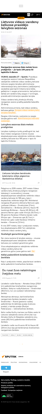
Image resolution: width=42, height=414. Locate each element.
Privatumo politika (7, 383)
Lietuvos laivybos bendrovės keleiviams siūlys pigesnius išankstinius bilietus (16, 176)
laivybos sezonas (27, 335)
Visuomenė (5, 335)
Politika (14, 362)
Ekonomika (23, 362)
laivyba (19, 335)
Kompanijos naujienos (15, 390)
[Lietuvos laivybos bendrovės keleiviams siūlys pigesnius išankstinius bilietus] (21, 157)
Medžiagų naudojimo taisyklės (20, 380)
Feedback (4, 390)
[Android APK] (7, 396)
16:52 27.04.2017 (6, 32)
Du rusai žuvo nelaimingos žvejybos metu (19, 272)
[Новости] (16, 63)
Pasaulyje (5, 362)
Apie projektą (5, 380)
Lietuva (12, 335)
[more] (39, 183)
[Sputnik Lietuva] (6, 15)
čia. (33, 251)
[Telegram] (25, 63)
